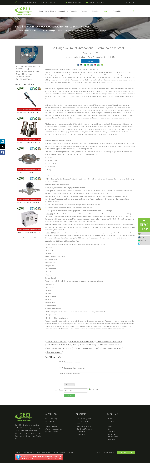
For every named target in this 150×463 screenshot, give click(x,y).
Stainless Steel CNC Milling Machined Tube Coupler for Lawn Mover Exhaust (29, 142)
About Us (111, 424)
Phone (142, 234)
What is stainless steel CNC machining (59, 348)
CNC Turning (41, 2)
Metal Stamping (51, 2)
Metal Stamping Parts (84, 426)
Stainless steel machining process (87, 348)
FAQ (109, 429)
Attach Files (69, 385)
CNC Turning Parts (83, 424)
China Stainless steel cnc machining (81, 341)
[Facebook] (133, 2)
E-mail (142, 237)
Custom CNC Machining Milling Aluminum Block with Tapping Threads (29, 232)
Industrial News (113, 437)
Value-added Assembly (54, 429)
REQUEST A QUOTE (126, 453)
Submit (69, 395)
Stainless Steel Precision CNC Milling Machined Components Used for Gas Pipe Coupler (29, 172)
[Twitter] (130, 2)
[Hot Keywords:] (133, 11)
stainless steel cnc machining (56, 341)
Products (111, 421)
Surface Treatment (52, 431)
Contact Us (111, 431)
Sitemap (70, 452)
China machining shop (54, 352)
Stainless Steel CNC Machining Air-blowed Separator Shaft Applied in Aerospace (29, 112)
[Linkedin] (126, 2)
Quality (110, 426)
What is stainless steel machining (111, 345)
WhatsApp (143, 240)
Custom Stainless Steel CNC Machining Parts (61, 345)
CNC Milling (33, 2)
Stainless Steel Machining (88, 345)
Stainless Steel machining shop (112, 348)
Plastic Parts (81, 434)
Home (110, 419)
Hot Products (112, 439)
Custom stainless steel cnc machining (109, 341)
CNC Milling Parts (82, 421)
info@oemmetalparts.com (97, 2)
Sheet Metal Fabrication (84, 429)
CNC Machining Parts (84, 419)
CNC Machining (23, 2)
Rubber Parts (81, 431)
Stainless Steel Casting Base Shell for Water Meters (29, 202)
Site (113, 57)
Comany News (112, 434)
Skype (142, 244)
